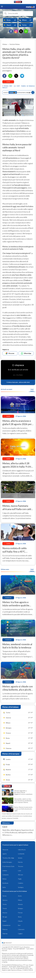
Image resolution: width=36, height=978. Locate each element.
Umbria (4, 870)
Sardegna (21, 887)
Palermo (5, 933)
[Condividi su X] (16, 77)
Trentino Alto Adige (8, 858)
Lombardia (21, 854)
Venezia (20, 904)
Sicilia (4, 887)
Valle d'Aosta (22, 849)
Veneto (20, 858)
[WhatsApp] (26, 31)
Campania (5, 875)
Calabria (20, 883)
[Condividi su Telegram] (22, 77)
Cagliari (20, 933)
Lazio (19, 870)
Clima (8, 81)
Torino (4, 896)
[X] (21, 31)
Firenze (20, 912)
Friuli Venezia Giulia (8, 866)
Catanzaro (21, 929)
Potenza (4, 929)
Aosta (20, 896)
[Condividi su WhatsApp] (10, 77)
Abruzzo (20, 875)
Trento (4, 904)
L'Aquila (20, 921)
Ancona (4, 912)
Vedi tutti (32, 390)
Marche (20, 862)
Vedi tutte (32, 570)
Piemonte (5, 849)
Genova (4, 900)
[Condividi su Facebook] (4, 77)
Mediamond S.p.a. (17, 965)
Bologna (20, 908)
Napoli (4, 921)
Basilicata (5, 883)
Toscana (20, 866)
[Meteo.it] (30, 7)
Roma (20, 917)
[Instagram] (16, 31)
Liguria (4, 854)
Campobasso (6, 925)
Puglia (20, 879)
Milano (20, 900)
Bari (19, 925)
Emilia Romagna (7, 862)
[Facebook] (11, 31)
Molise (4, 879)
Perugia (4, 917)
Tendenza (8, 597)
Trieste (4, 908)
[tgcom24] (18, 2)
